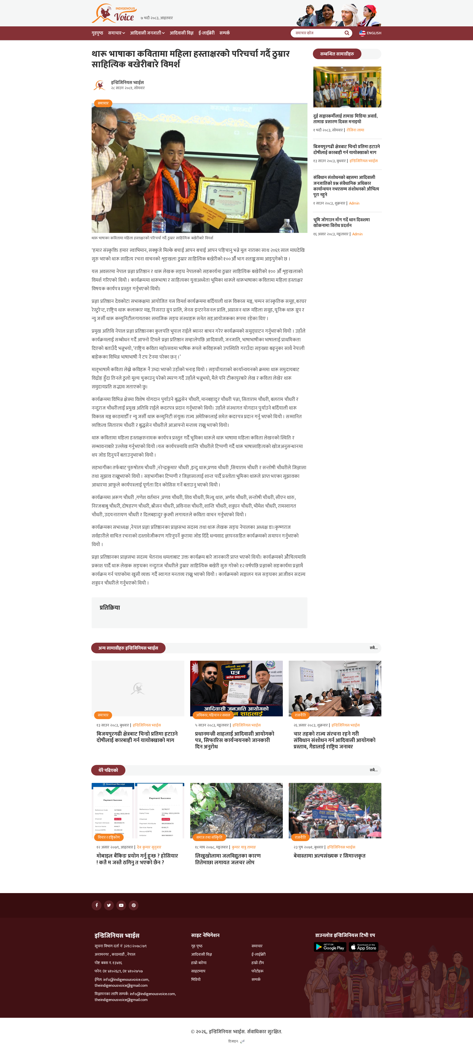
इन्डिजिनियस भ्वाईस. (227, 1032)
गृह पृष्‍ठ (197, 946)
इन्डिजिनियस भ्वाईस (127, 82)
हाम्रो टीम (258, 963)
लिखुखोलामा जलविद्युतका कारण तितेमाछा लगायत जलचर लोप (228, 859)
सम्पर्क (225, 33)
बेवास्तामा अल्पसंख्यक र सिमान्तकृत (330, 856)
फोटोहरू (258, 971)
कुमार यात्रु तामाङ (244, 847)
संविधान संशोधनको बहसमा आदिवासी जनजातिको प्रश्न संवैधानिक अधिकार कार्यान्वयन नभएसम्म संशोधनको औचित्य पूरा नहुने (346, 186)
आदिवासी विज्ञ (182, 33)
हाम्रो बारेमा (198, 963)
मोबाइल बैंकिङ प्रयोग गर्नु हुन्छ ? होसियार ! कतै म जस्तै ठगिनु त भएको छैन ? (137, 859)
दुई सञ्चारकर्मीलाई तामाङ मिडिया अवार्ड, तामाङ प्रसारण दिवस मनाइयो (345, 119)
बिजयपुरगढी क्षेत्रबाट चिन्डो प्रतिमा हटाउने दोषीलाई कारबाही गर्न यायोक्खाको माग (346, 149)
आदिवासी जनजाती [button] (145, 33)
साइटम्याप (198, 971)
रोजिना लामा (355, 130)
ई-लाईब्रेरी (207, 33)
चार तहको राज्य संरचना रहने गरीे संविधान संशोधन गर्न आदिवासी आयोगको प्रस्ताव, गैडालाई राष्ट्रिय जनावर (334, 740)
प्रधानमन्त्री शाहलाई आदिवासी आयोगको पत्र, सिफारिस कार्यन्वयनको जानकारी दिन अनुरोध (234, 740)
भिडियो (196, 980)
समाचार (257, 946)
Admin (354, 203)
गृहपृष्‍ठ (97, 33)
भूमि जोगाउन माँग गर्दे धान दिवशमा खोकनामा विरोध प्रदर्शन (341, 222)
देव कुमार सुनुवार (149, 847)
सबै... (374, 648)
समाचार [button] (114, 33)
